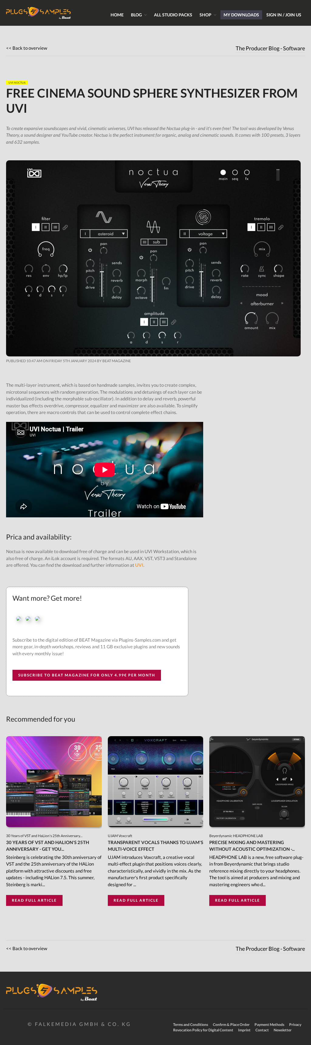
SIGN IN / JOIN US (283, 14)
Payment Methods (269, 1024)
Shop (205, 14)
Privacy (295, 1024)
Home (117, 14)
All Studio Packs (173, 14)
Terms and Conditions (190, 1024)
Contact (262, 1030)
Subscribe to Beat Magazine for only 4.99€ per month (86, 675)
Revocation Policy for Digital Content (203, 1030)
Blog (136, 14)
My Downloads (241, 14)
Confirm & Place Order (231, 1024)
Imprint (244, 1030)
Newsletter (283, 1030)
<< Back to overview (26, 48)
